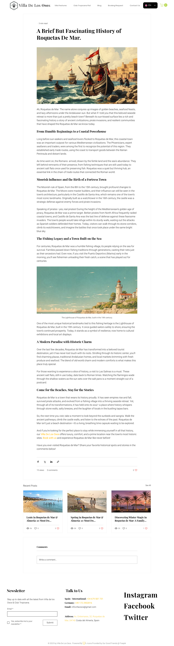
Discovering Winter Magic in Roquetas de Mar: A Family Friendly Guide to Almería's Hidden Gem (131, 519)
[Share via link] (58, 461)
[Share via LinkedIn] (51, 461)
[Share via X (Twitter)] (44, 461)
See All (148, 485)
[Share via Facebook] (38, 461)
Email (10, 609)
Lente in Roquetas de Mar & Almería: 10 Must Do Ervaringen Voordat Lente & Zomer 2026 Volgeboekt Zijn (42, 519)
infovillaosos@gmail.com (84, 607)
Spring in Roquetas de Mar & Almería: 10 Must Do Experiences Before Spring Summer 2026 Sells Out (87, 519)
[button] (164, 5)
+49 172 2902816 (83, 603)
